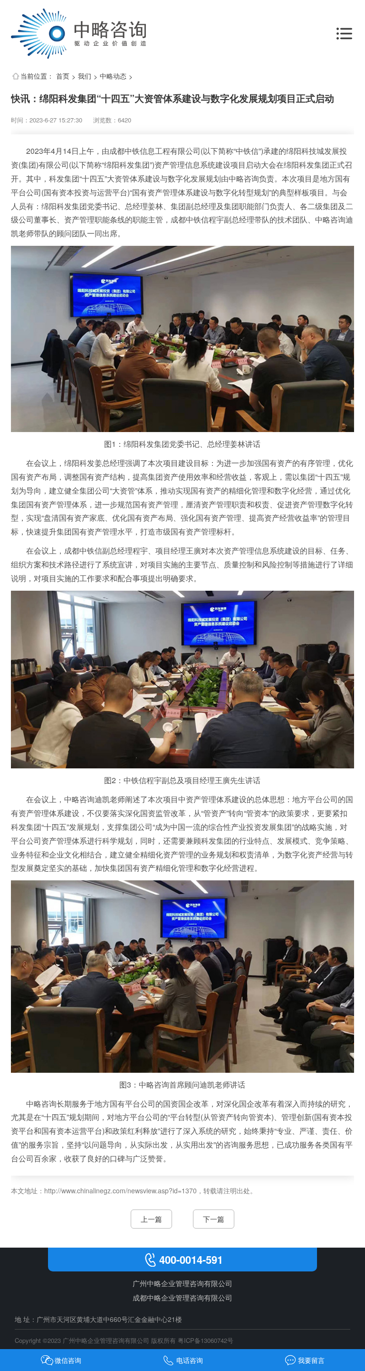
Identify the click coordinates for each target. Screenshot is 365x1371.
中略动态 (113, 76)
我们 (84, 76)
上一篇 (151, 1219)
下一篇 (213, 1219)
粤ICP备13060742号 (205, 1340)
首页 (62, 76)
